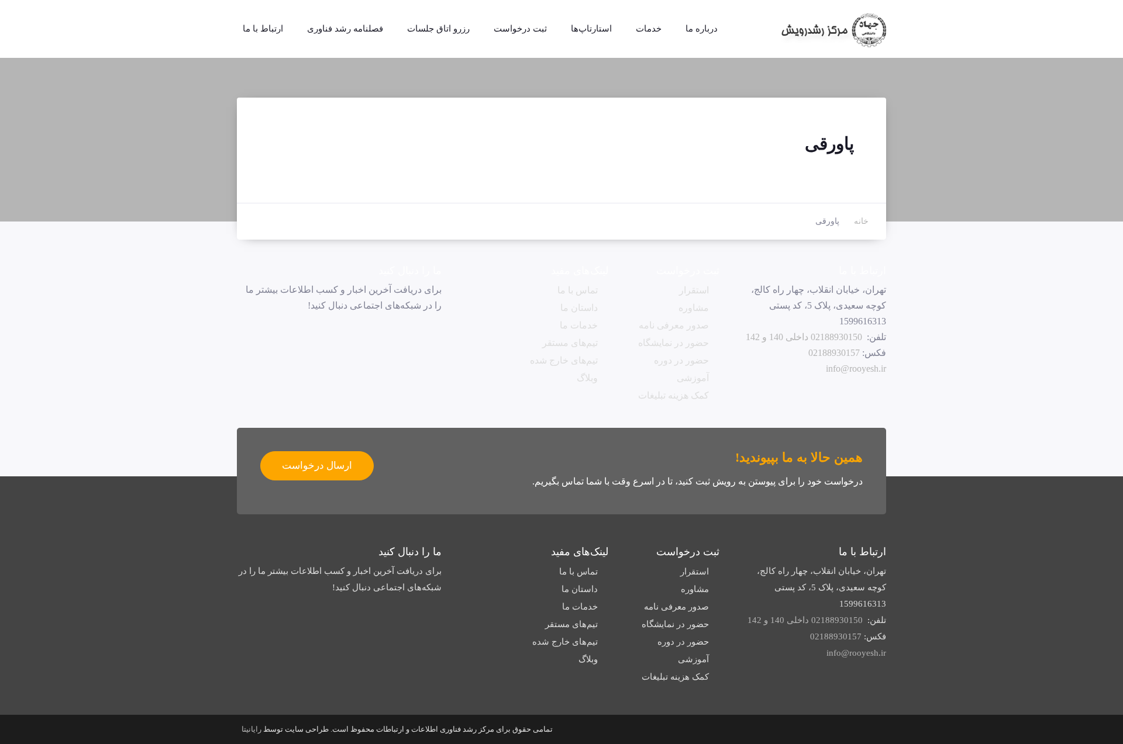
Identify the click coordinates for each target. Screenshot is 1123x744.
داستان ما (579, 308)
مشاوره (693, 308)
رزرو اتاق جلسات (438, 28)
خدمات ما (579, 325)
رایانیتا (251, 729)
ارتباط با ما (263, 28)
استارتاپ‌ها (591, 28)
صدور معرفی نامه (674, 325)
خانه (861, 221)
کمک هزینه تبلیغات (673, 395)
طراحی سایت (307, 729)
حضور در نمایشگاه (673, 343)
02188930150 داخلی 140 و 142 (804, 337)
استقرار (694, 290)
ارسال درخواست (317, 465)
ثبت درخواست (520, 28)
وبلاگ (587, 378)
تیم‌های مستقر (570, 343)
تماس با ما (577, 290)
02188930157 (834, 353)
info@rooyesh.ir (856, 368)
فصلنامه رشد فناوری (345, 28)
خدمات (649, 28)
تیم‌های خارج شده (564, 360)
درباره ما (701, 28)
